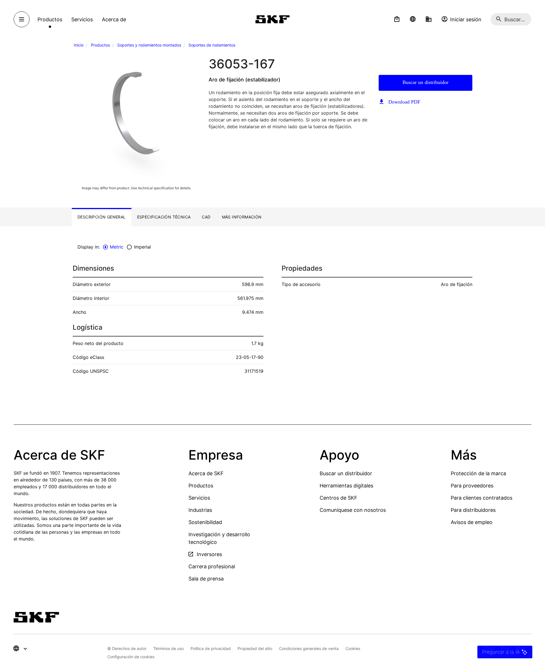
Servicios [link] (82, 19)
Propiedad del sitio (255, 648)
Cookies (352, 648)
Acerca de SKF (206, 473)
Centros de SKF (338, 498)
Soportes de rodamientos (211, 45)
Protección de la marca (478, 473)
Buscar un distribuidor (425, 82)
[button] (396, 19)
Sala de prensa (206, 579)
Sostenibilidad (205, 522)
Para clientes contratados (481, 498)
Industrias (200, 510)
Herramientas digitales (346, 486)
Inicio (78, 45)
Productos (100, 45)
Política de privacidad (210, 648)
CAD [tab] (206, 216)
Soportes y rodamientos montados (149, 45)
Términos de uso (168, 648)
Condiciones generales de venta (309, 648)
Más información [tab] (242, 216)
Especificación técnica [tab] (164, 216)
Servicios (199, 498)
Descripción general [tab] (101, 216)
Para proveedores (472, 486)
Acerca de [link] (114, 19)
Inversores (208, 554)
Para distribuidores (473, 510)
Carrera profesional (211, 566)
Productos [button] (49, 19)
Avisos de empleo (471, 522)
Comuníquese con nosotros (353, 510)
